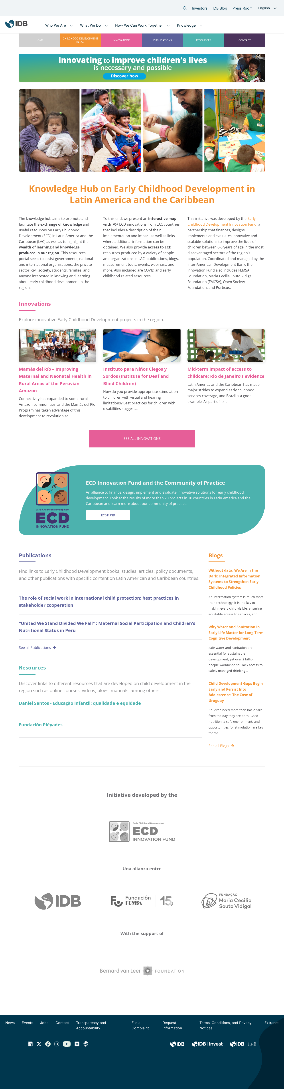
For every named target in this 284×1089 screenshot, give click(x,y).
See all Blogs (219, 745)
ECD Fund (108, 515)
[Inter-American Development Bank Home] (16, 26)
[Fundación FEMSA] (142, 901)
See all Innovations (142, 438)
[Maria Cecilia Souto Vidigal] (226, 901)
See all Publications (35, 647)
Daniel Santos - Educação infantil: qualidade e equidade (80, 703)
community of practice (167, 503)
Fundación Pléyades (41, 725)
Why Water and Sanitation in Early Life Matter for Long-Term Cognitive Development (236, 632)
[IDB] (58, 901)
